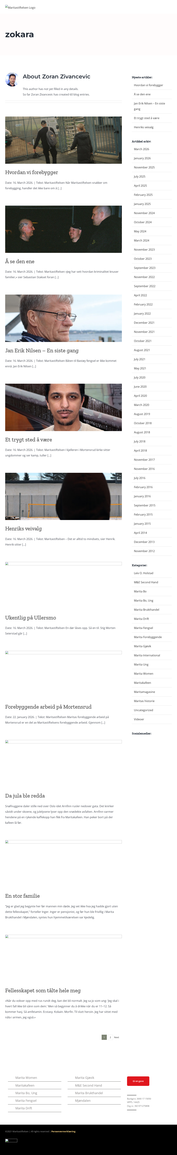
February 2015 (143, 514)
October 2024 (143, 222)
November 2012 (144, 551)
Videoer (139, 719)
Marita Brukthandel (146, 610)
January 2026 (142, 158)
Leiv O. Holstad (143, 573)
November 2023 (144, 249)
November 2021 (144, 332)
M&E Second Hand (146, 582)
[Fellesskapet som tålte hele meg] (63, 958)
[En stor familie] (63, 863)
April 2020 (140, 396)
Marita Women (143, 673)
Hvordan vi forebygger (31, 172)
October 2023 (143, 259)
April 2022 (140, 295)
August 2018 (142, 432)
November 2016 (144, 469)
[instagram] (134, 1113)
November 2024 (144, 213)
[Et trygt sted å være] (63, 407)
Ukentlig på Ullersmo (30, 617)
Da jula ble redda (25, 795)
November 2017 (144, 460)
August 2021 (142, 350)
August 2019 (142, 414)
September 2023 (144, 268)
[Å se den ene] (63, 229)
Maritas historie (144, 701)
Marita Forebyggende (148, 637)
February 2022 (143, 304)
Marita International (147, 655)
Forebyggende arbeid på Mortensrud (49, 706)
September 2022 (144, 286)
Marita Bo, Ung (143, 600)
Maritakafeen (142, 683)
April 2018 (140, 450)
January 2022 (142, 313)
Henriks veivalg (23, 528)
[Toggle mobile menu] (170, 8)
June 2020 (140, 387)
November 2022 (144, 277)
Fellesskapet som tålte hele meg (43, 990)
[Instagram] (138, 741)
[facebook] (128, 1113)
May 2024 (140, 231)
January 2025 (142, 204)
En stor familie (22, 895)
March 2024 (141, 240)
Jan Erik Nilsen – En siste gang (42, 350)
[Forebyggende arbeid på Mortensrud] (63, 674)
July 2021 (139, 359)
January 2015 (142, 524)
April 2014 (140, 533)
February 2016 (143, 487)
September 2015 (144, 505)
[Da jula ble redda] (63, 763)
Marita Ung (141, 664)
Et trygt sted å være (28, 439)
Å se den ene (19, 261)
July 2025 (139, 176)
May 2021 (140, 368)
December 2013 (144, 542)
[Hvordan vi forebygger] (63, 140)
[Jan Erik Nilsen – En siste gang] (63, 318)
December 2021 (144, 323)
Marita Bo (140, 591)
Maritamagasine (144, 692)
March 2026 (141, 149)
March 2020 (141, 405)
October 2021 (143, 341)
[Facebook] (133, 741)
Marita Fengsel (143, 628)
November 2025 (144, 167)
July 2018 (139, 441)
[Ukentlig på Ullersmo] (63, 585)
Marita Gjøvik (142, 646)
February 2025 (143, 195)
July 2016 (139, 478)
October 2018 (143, 423)
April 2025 (140, 186)
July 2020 (139, 377)
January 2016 (142, 496)
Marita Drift (141, 619)
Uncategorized (143, 710)
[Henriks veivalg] (63, 496)
